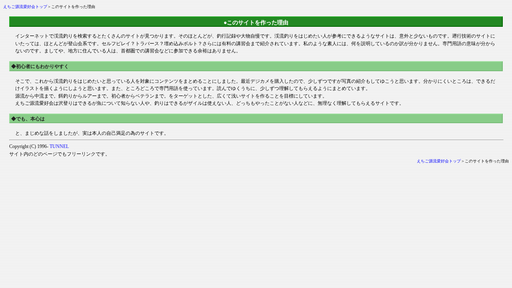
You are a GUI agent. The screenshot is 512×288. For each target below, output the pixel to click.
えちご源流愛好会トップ (25, 6)
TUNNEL (59, 146)
